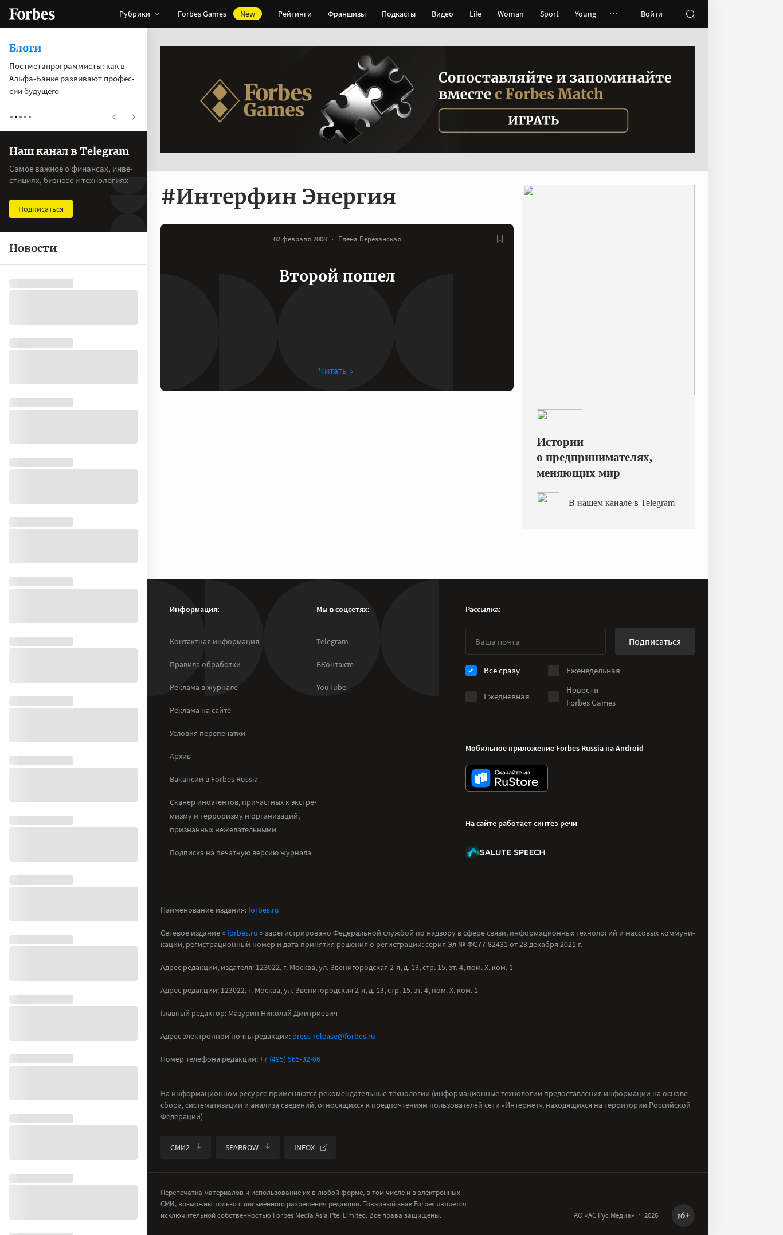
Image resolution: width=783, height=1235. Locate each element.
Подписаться (655, 641)
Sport (549, 14)
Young (585, 14)
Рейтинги (295, 14)
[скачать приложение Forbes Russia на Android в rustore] (506, 778)
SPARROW (242, 1147)
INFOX (304, 1147)
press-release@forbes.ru (333, 1036)
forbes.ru (263, 910)
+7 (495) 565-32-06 (290, 1059)
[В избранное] (500, 238)
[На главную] (32, 14)
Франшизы (347, 14)
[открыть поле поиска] (690, 14)
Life (475, 14)
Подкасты (399, 14)
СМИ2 (180, 1147)
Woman (511, 14)
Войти (652, 14)
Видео (442, 14)
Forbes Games (216, 14)
